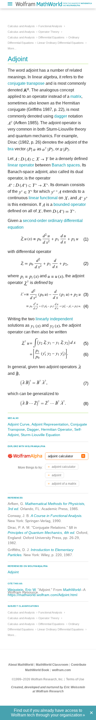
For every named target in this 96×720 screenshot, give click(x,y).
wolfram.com (61, 670)
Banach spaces (66, 165)
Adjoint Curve (18, 424)
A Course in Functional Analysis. (56, 516)
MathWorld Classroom (52, 664)
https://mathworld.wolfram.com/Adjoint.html (42, 595)
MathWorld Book (37, 670)
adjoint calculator (63, 467)
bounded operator (70, 204)
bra (11, 149)
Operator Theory (48, 31)
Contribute (78, 664)
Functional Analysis (50, 26)
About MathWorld (20, 664)
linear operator (21, 165)
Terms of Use (75, 679)
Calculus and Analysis (21, 26)
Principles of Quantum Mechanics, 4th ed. (41, 533)
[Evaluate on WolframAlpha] (83, 456)
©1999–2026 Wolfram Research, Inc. (37, 679)
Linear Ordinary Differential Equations (60, 42)
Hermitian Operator (56, 429)
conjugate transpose (26, 83)
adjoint (56, 475)
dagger (60, 116)
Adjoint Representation (49, 424)
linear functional (43, 198)
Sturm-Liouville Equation (40, 435)
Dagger (33, 429)
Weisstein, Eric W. (22, 590)
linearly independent (54, 319)
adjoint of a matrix (63, 483)
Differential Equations (51, 37)
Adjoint (13, 572)
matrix (75, 96)
